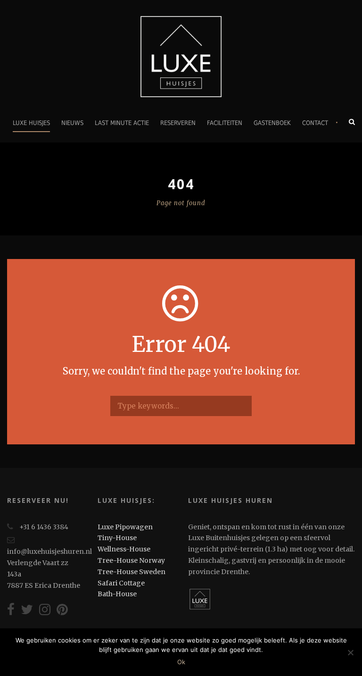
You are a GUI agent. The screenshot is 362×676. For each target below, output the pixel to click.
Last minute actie (122, 122)
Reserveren (178, 122)
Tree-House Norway (131, 560)
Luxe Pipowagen (125, 527)
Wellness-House (124, 549)
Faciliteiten (224, 122)
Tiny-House (117, 538)
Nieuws (72, 122)
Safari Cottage (121, 583)
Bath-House (117, 594)
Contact (315, 122)
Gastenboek (272, 122)
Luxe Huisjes (31, 122)
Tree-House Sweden (131, 572)
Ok (181, 662)
